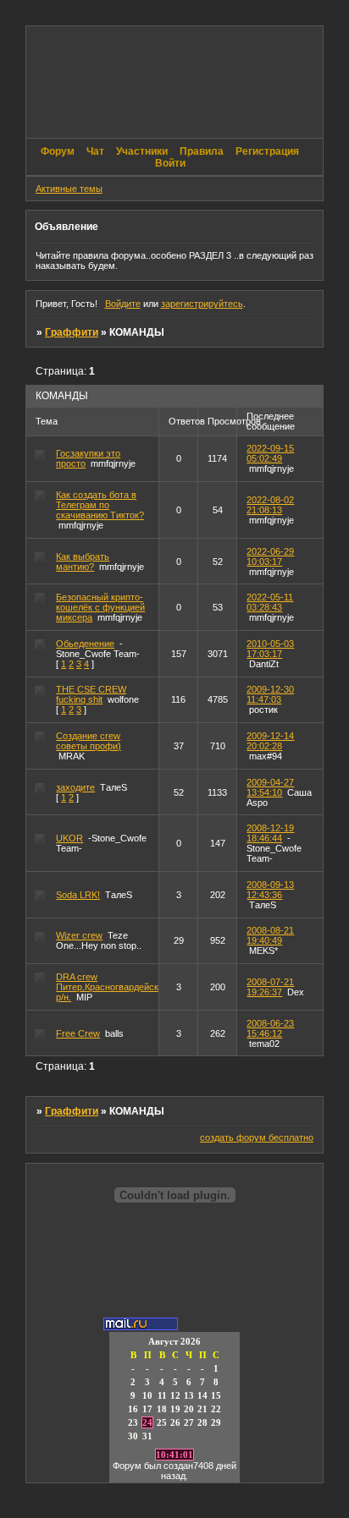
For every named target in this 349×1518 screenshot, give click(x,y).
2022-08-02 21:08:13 (270, 505)
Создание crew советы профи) (88, 741)
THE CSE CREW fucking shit (91, 694)
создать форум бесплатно (256, 1137)
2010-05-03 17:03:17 (270, 648)
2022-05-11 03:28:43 (270, 602)
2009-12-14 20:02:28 (270, 741)
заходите (75, 787)
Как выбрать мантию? (82, 561)
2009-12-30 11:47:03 (270, 694)
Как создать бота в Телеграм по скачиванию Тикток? (100, 505)
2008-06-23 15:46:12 (270, 1028)
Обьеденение (85, 643)
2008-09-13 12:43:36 (270, 890)
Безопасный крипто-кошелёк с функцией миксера (100, 607)
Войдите (123, 304)
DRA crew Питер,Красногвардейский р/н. (112, 987)
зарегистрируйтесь (202, 304)
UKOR (69, 838)
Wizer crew (79, 935)
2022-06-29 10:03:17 (270, 556)
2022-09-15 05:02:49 (270, 453)
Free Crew (78, 1033)
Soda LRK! (78, 895)
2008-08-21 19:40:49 (270, 935)
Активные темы (69, 189)
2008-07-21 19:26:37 (270, 987)
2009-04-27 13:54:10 (270, 787)
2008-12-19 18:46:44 (270, 833)
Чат (95, 151)
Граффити (71, 332)
